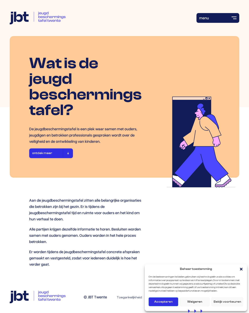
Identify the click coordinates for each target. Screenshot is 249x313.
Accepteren (163, 301)
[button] (241, 269)
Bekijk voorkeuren (227, 301)
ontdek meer (42, 153)
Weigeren (194, 301)
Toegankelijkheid (129, 297)
